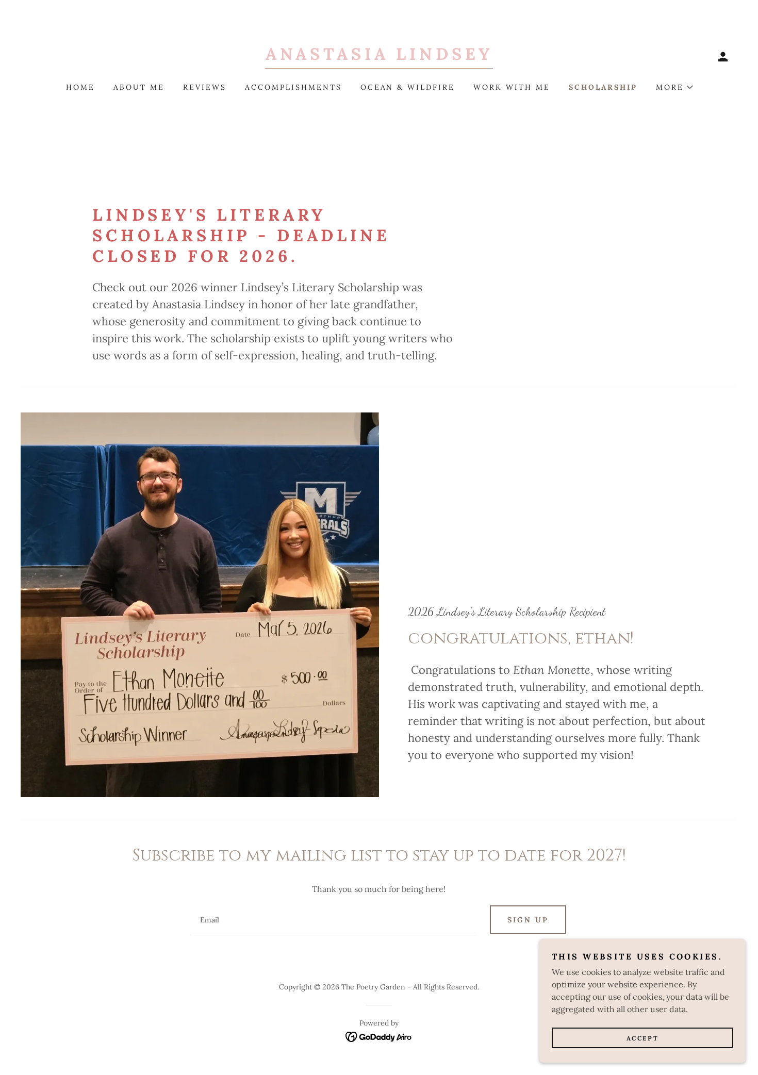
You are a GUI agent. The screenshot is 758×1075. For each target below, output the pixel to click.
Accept (642, 1038)
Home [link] (80, 87)
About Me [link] (138, 87)
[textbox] (334, 919)
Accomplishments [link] (293, 87)
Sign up (528, 919)
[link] (379, 57)
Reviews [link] (204, 87)
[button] (723, 56)
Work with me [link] (511, 87)
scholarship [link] (603, 87)
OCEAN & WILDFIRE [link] (407, 87)
